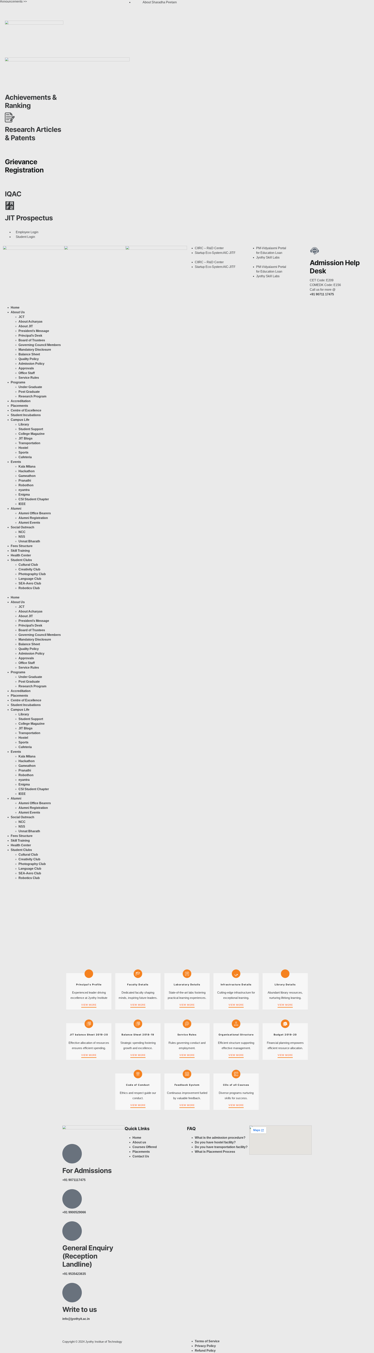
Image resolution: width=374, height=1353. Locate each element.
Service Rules (29, 377)
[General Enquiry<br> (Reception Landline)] (72, 1231)
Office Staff (27, 373)
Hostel (23, 447)
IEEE (22, 504)
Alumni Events (29, 522)
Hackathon (27, 471)
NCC (22, 532)
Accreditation (21, 401)
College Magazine (32, 433)
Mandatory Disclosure (35, 349)
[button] (217, 257)
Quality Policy (29, 359)
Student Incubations (26, 415)
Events (16, 461)
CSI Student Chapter (34, 499)
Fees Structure (22, 546)
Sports (23, 452)
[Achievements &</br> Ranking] (10, 85)
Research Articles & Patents (33, 133)
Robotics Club (29, 588)
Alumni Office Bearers (35, 513)
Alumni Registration (33, 518)
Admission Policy (31, 363)
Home (15, 307)
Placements (19, 405)
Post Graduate (29, 391)
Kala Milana (27, 466)
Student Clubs (21, 560)
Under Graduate (30, 387)
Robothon (26, 485)
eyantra (24, 490)
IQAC (13, 194)
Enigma (24, 494)
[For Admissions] (72, 1153)
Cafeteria (25, 457)
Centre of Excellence (26, 410)
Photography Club (32, 574)
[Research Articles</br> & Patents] (10, 117)
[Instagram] (202, 5)
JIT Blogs (26, 438)
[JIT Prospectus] (10, 206)
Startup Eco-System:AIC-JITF (215, 252)
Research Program (32, 396)
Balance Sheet (29, 354)
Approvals (26, 368)
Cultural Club (28, 564)
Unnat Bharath (29, 541)
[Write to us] (72, 1292)
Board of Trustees (32, 340)
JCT (22, 317)
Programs (18, 382)
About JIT (26, 326)
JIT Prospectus (29, 218)
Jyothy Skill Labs (268, 257)
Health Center (21, 555)
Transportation (29, 443)
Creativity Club (29, 569)
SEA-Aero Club (30, 583)
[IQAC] (10, 182)
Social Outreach (22, 527)
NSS (22, 536)
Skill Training (20, 550)
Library (24, 424)
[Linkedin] (223, 5)
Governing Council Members (40, 345)
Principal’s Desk (30, 335)
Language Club (30, 578)
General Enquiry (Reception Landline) (87, 1256)
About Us (18, 312)
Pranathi (25, 480)
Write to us (79, 1309)
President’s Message (34, 331)
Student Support (31, 429)
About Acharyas (30, 321)
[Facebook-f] (67, 1333)
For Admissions (87, 1170)
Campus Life (20, 419)
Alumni (16, 508)
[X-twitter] (213, 5)
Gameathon (27, 475)
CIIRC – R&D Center (209, 248)
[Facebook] (192, 5)
